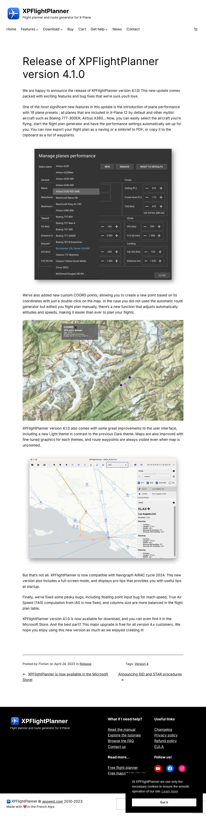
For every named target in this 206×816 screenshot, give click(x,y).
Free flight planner (123, 767)
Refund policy (165, 741)
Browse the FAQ (121, 741)
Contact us (117, 747)
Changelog (163, 729)
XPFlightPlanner (46, 10)
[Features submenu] (37, 29)
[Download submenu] (61, 29)
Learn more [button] (170, 791)
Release (85, 664)
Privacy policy (166, 735)
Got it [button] (164, 802)
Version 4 (141, 664)
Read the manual (121, 729)
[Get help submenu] (106, 29)
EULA (159, 747)
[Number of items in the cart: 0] (196, 29)
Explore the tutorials (124, 735)
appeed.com (52, 801)
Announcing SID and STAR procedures (150, 674)
